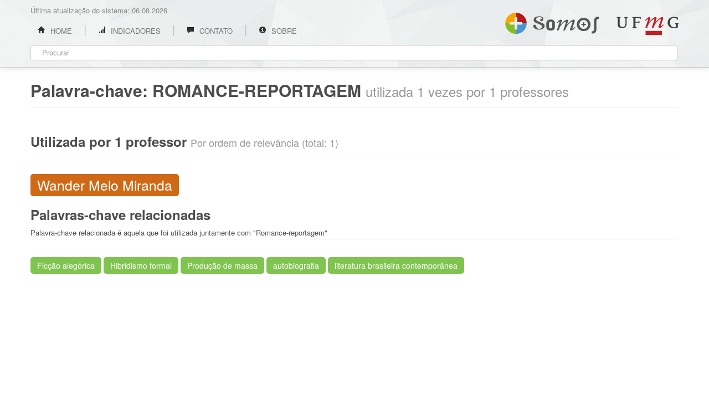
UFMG (647, 26)
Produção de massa (222, 265)
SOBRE (283, 30)
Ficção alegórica (66, 265)
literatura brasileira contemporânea (396, 265)
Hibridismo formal (141, 265)
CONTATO (215, 30)
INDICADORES (135, 30)
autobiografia (296, 265)
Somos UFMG (552, 21)
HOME (60, 30)
